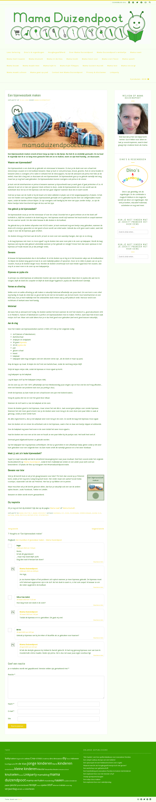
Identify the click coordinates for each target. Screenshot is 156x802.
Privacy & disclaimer (96, 72)
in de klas (21, 763)
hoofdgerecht (10, 764)
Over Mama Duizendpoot (81, 52)
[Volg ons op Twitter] (137, 2)
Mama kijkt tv (49, 66)
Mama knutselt (36, 59)
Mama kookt (72, 59)
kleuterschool (64, 769)
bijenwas (23, 342)
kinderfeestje (9, 769)
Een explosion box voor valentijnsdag (97, 782)
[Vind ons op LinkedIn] (129, 2)
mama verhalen (35, 780)
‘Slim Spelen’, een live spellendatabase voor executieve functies (107, 757)
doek (67, 513)
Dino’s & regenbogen (34, 52)
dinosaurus (57, 758)
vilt (24, 789)
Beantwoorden (98, 562)
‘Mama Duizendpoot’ (32, 462)
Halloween (75, 758)
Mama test (112, 66)
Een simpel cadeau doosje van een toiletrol (99, 760)
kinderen (65, 763)
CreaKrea (45, 759)
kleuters (56, 769)
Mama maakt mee (31, 66)
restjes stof (33, 515)
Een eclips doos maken (91, 779)
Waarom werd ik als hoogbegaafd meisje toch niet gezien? (105, 765)
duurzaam (74, 513)
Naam (11, 704)
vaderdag (69, 785)
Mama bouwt (13, 66)
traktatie (62, 785)
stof (49, 785)
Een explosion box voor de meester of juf (98, 774)
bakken (13, 759)
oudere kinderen (70, 781)
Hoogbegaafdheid (56, 52)
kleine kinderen (25, 768)
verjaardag (11, 788)
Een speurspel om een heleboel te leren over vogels (102, 763)
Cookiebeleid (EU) (119, 2)
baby (7, 758)
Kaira (20, 799)
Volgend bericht (98, 529)
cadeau (27, 758)
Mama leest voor (90, 59)
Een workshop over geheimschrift (95, 768)
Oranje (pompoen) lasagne (93, 776)
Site (9, 718)
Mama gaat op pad (39, 72)
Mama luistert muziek (93, 66)
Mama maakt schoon (16, 72)
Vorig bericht (13, 529)
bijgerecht (20, 759)
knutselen (12, 774)
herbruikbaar (85, 513)
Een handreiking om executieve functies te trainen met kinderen (107, 771)
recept (33, 785)
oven (17, 515)
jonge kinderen (39, 763)
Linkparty (114, 72)
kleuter (41, 769)
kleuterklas (49, 769)
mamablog (43, 774)
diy (63, 513)
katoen (11, 515)
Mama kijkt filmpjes (69, 66)
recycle (23, 515)
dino (51, 758)
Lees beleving (13, 52)
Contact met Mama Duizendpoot (67, 72)
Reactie (11, 674)
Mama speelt (128, 59)
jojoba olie (22, 345)
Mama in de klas (55, 59)
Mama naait (135, 52)
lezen (21, 775)
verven (19, 789)
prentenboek (22, 785)
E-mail (11, 711)
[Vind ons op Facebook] (141, 2)
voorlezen (29, 788)
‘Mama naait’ (55, 508)
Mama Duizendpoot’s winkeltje (111, 52)
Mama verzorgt (128, 66)
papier (7, 785)
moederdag (49, 781)
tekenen (56, 785)
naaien (59, 780)
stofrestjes (44, 515)
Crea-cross (36, 758)
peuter (13, 785)
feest (68, 759)
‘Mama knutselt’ (69, 508)
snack (39, 785)
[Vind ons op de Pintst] (133, 2)
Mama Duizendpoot (42, 100)
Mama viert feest (110, 59)
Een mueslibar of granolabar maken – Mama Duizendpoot (39, 540)
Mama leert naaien (16, 59)
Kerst (55, 764)
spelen (44, 785)
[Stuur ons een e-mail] (145, 2)
